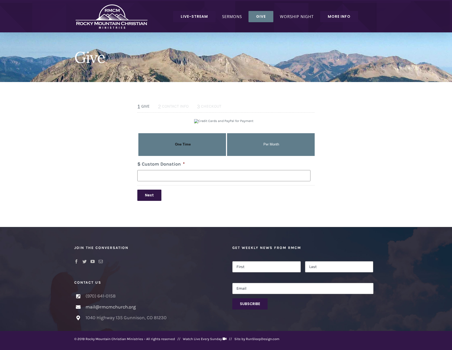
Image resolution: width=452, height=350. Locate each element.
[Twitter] (84, 261)
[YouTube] (93, 261)
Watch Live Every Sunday (202, 339)
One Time (183, 144)
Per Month (271, 144)
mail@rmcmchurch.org (111, 307)
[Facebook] (76, 261)
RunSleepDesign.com (262, 339)
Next (149, 195)
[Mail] (101, 261)
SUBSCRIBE (250, 303)
